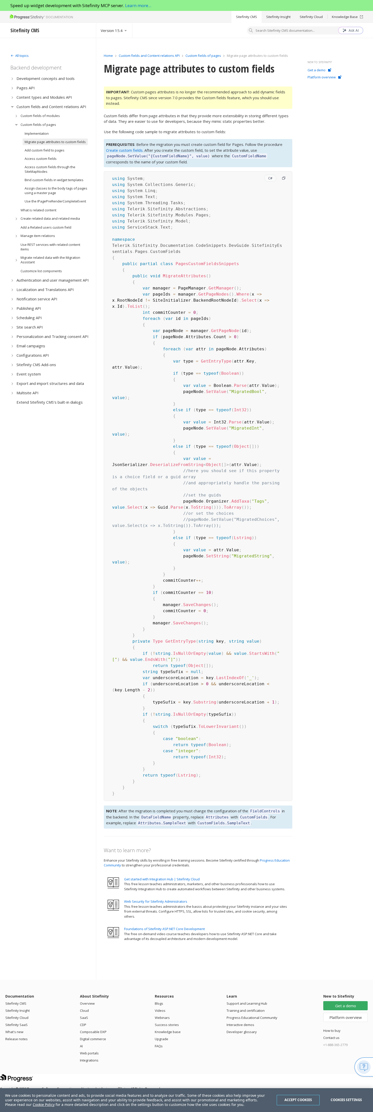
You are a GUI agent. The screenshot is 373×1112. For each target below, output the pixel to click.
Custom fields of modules (40, 115)
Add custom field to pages (44, 150)
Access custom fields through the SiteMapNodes (50, 169)
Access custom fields (41, 158)
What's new (14, 1032)
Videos (160, 1010)
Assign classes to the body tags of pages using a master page (56, 190)
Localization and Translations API (45, 289)
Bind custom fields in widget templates (54, 180)
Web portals (89, 1053)
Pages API (25, 87)
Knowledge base (168, 1032)
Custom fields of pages (38, 124)
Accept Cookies (298, 1100)
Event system (28, 374)
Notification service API (36, 298)
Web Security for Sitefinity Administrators (155, 901)
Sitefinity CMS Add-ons (36, 364)
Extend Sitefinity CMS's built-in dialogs (49, 402)
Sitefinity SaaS (16, 1024)
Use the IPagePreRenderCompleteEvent (55, 201)
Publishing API (28, 308)
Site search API (29, 327)
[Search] (251, 31)
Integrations (89, 1060)
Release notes (16, 1039)
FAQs (159, 1046)
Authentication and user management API (52, 280)
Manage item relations (38, 235)
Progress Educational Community (252, 1017)
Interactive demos (240, 1024)
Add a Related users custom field (46, 227)
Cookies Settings (346, 1100)
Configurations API (32, 355)
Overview (87, 1003)
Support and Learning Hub (247, 1003)
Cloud (84, 1010)
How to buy (332, 1030)
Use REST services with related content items (50, 246)
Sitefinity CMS (246, 16)
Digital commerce (93, 1039)
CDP (83, 1024)
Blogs (159, 1003)
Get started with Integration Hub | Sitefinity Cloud (162, 879)
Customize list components (41, 271)
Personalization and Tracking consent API (52, 336)
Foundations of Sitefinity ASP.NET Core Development (164, 929)
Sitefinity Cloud (311, 16)
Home (108, 55)
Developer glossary (242, 1032)
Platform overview (322, 77)
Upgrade (161, 1039)
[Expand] (12, 78)
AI (81, 1046)
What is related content (38, 210)
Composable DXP (93, 1032)
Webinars (162, 1017)
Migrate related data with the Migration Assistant (50, 259)
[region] (186, 1100)
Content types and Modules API (44, 97)
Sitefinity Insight (278, 16)
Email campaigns (30, 345)
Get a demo (317, 70)
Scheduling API (29, 317)
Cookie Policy (44, 1104)
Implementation (37, 133)
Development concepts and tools (45, 78)
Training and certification (246, 1010)
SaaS (84, 1017)
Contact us (331, 1037)
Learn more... (138, 5)
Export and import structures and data (50, 383)
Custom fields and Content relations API (51, 106)
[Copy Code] (283, 178)
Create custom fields (124, 150)
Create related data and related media (50, 218)
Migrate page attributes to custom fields (55, 142)
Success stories (167, 1024)
